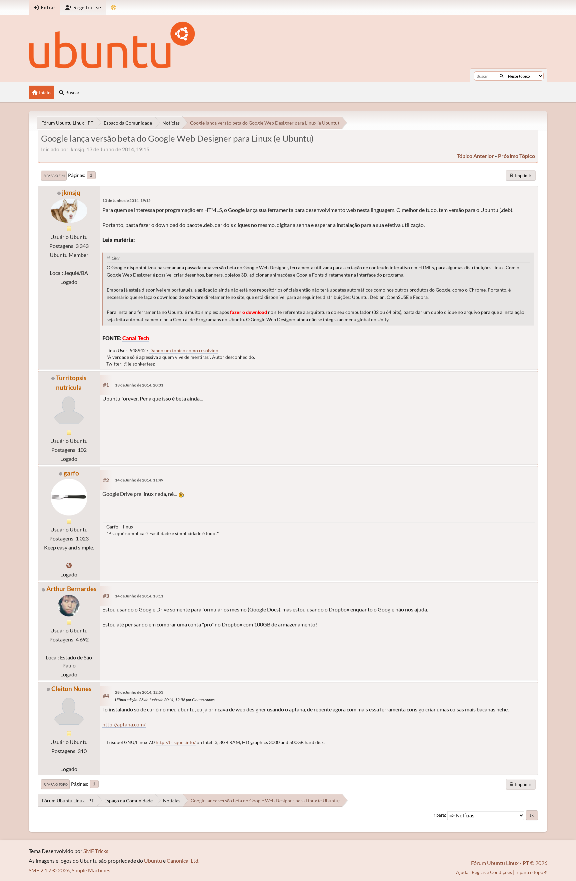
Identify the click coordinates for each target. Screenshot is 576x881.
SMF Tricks (95, 851)
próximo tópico (516, 156)
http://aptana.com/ (124, 724)
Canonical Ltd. (183, 860)
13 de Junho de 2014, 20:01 (139, 385)
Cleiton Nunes (71, 688)
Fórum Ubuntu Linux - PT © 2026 (509, 863)
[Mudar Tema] (113, 7)
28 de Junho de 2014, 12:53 (139, 692)
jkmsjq (71, 192)
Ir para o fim (54, 176)
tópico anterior (475, 156)
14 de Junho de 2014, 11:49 (139, 480)
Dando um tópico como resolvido (183, 350)
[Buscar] (501, 76)
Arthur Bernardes (71, 588)
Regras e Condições (492, 872)
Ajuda (462, 872)
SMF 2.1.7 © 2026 (49, 870)
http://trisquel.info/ (176, 742)
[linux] (69, 565)
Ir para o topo (55, 784)
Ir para (438, 815)
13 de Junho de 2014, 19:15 (126, 200)
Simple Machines (91, 870)
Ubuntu (153, 860)
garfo (71, 473)
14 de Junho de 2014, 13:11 (139, 596)
